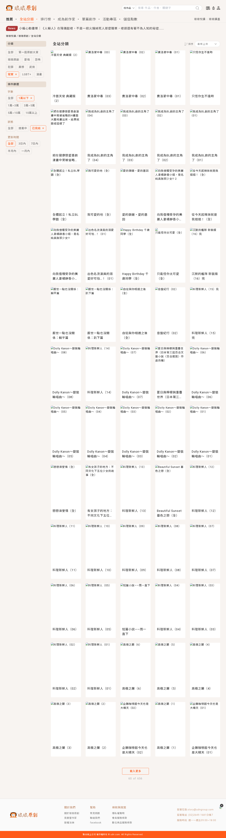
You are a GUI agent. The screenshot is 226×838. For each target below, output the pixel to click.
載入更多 (135, 771)
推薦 (9, 19)
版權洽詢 (69, 822)
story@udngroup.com (201, 809)
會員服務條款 (119, 818)
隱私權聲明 (118, 813)
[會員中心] (218, 8)
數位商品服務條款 (122, 822)
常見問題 (95, 813)
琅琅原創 (24, 36)
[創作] (213, 8)
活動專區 (110, 19)
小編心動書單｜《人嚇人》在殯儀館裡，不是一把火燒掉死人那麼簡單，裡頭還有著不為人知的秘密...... (91, 28)
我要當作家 (70, 818)
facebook (95, 822)
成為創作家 (66, 19)
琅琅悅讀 (199, 19)
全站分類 (27, 19)
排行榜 (45, 19)
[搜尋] (198, 8)
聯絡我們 (95, 818)
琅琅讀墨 (214, 19)
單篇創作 (89, 19)
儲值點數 (130, 19)
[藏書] (208, 8)
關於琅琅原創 (71, 813)
